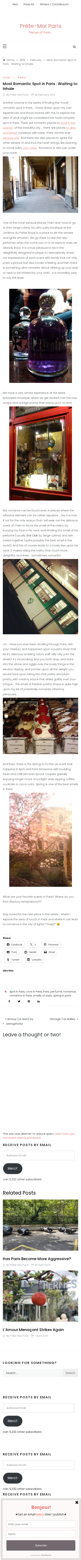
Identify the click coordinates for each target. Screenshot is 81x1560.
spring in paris (62, 995)
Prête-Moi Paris (40, 26)
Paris (22, 77)
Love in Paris (34, 991)
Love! (7, 77)
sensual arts (11, 138)
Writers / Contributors (54, 4)
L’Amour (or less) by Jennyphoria (19, 1021)
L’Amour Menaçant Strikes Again (33, 1329)
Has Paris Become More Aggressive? (37, 1258)
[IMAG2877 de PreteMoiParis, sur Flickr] (40, 839)
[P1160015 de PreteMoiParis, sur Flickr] (40, 184)
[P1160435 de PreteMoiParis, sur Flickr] (40, 452)
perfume (56, 991)
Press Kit (29, 4)
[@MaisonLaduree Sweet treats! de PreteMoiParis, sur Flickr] (40, 725)
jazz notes (30, 148)
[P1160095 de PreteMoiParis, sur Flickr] (40, 335)
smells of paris (42, 995)
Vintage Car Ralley (62, 1019)
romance (69, 991)
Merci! (12, 1168)
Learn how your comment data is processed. (39, 1136)
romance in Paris (21, 995)
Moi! (15, 4)
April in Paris (17, 991)
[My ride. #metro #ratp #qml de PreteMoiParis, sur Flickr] (40, 596)
